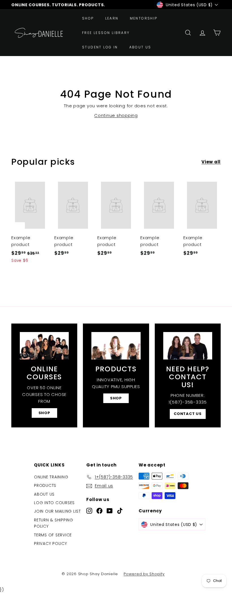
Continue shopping (116, 115)
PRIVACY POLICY (50, 543)
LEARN (112, 18)
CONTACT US (188, 413)
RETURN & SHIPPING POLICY (53, 523)
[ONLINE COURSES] (44, 345)
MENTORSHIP (144, 18)
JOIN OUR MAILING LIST (57, 511)
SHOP (88, 18)
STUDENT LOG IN (100, 47)
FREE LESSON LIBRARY (106, 32)
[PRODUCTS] (115, 345)
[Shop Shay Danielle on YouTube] (110, 510)
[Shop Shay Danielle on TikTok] (120, 510)
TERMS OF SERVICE (53, 535)
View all (211, 162)
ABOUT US (140, 47)
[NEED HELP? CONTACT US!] (187, 345)
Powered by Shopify (144, 574)
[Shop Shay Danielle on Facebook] (99, 510)
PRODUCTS (45, 485)
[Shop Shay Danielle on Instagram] (89, 510)
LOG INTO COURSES (54, 503)
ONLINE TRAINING (51, 477)
